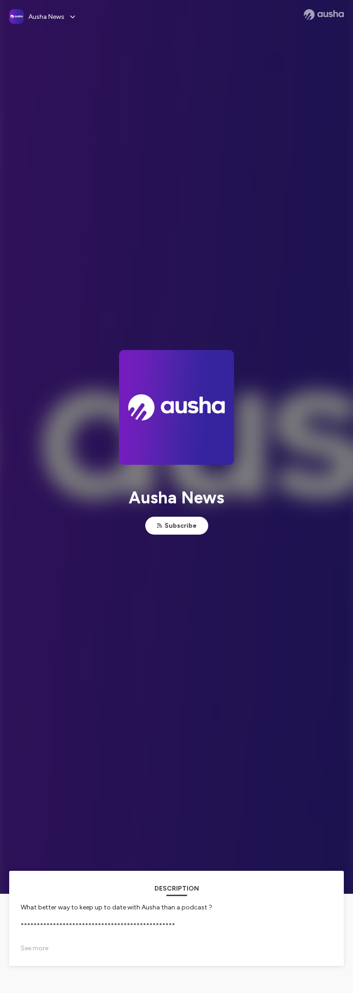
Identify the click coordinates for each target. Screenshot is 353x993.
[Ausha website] (324, 14)
